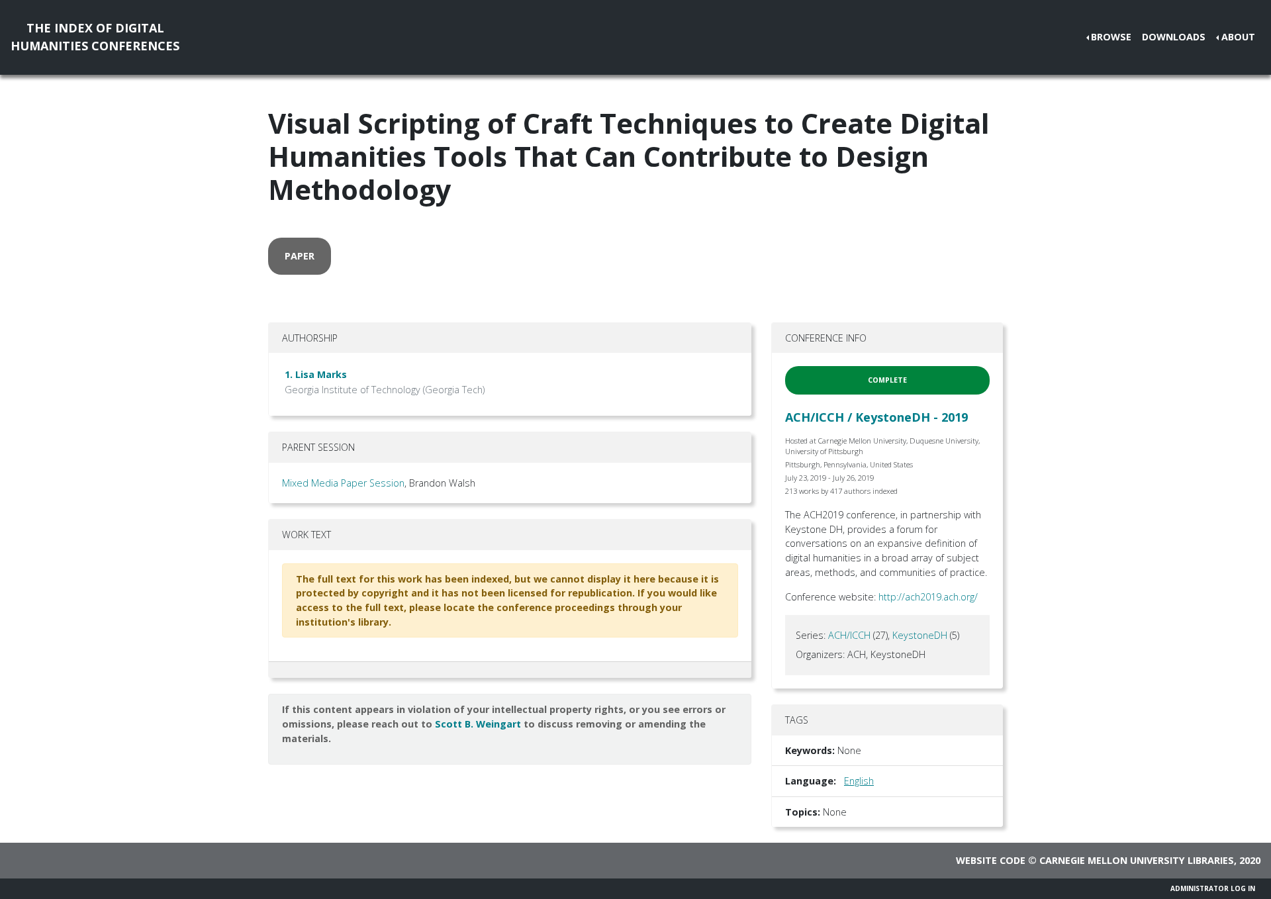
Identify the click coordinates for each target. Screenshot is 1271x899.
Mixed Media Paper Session (343, 483)
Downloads (1173, 36)
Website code (990, 860)
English (859, 781)
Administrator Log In (1212, 888)
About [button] (1238, 36)
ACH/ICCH (849, 635)
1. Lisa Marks (316, 374)
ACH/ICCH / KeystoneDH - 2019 (876, 417)
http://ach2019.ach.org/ (928, 597)
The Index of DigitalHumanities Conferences (95, 37)
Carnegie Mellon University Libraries (1136, 860)
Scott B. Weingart (478, 724)
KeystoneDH (919, 635)
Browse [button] (1111, 36)
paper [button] (299, 256)
